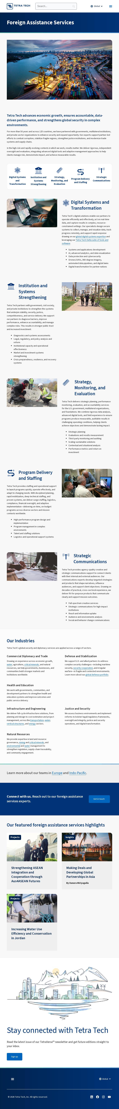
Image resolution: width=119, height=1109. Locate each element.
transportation (37, 720)
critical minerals (31, 664)
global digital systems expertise (91, 236)
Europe (57, 773)
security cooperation (83, 668)
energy (32, 723)
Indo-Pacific (77, 773)
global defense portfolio (97, 674)
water (9, 664)
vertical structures (15, 723)
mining (22, 742)
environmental (13, 746)
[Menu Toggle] (110, 6)
